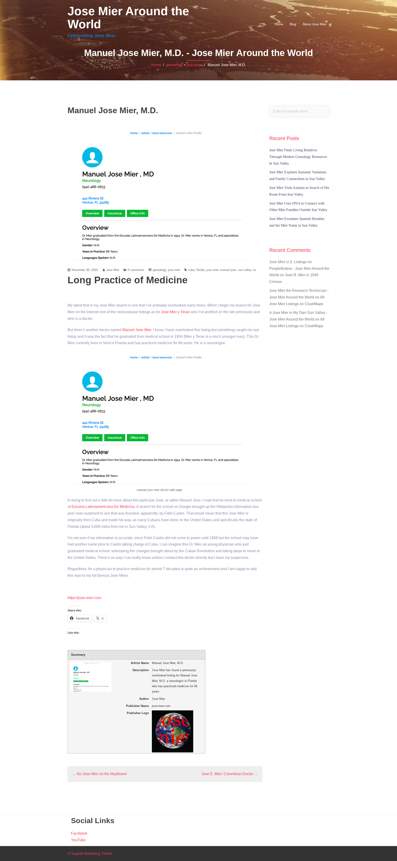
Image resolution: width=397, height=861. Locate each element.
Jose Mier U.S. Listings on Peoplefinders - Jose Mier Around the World (299, 268)
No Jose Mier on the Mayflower (102, 774)
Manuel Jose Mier (136, 330)
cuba (191, 270)
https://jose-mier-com (84, 598)
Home (279, 24)
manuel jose (228, 270)
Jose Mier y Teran (175, 312)
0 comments (136, 270)
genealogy (174, 65)
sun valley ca (247, 270)
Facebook (79, 833)
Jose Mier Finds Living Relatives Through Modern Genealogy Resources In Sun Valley (298, 156)
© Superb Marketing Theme (90, 853)
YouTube (78, 840)
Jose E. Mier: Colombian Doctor (227, 774)
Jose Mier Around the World (128, 17)
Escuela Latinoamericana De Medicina (103, 507)
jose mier (193, 65)
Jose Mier (112, 270)
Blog (293, 24)
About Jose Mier (314, 24)
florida (200, 270)
